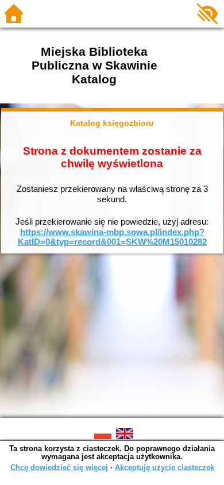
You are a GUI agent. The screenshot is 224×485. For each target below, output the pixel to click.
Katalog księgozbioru (112, 123)
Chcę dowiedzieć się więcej (59, 467)
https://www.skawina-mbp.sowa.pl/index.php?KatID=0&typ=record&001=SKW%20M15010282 (112, 237)
